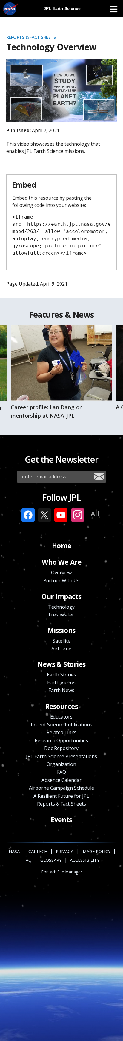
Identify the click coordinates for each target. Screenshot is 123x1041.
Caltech (37, 851)
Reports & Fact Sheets (31, 37)
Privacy (64, 851)
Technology (61, 607)
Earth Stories (61, 674)
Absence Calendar (61, 780)
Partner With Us (61, 580)
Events (61, 819)
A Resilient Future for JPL (61, 796)
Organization (61, 764)
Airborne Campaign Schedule (61, 788)
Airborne (61, 648)
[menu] (113, 9)
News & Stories (61, 664)
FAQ (61, 772)
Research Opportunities (61, 740)
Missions (61, 630)
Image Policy (96, 851)
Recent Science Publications (61, 724)
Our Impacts (61, 596)
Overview (61, 572)
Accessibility (84, 860)
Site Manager (69, 872)
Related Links (61, 732)
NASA (10, 9)
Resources (61, 706)
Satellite (61, 640)
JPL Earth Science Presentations (61, 756)
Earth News (61, 690)
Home (61, 545)
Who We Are (62, 562)
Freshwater (61, 614)
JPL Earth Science (62, 8)
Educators (61, 716)
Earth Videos (61, 682)
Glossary (50, 860)
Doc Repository (61, 748)
